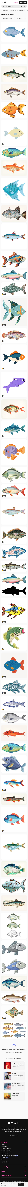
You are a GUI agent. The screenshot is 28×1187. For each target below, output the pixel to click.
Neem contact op (6, 1175)
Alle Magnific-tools (6, 1163)
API (2, 1159)
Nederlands (14, 1135)
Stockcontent (4, 1153)
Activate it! (21, 1184)
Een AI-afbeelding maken (8, 10)
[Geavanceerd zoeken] (25, 18)
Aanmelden (23, 2)
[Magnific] (14, 1123)
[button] (14, 1136)
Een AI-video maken (21, 10)
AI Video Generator (6, 1150)
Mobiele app (4, 1161)
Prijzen (16, 2)
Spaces (3, 1144)
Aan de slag (4, 1167)
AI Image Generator (6, 1148)
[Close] (26, 1185)
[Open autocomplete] (3, 6)
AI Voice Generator (5, 1152)
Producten (4, 1142)
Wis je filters (18, 1052)
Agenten (4, 1157)
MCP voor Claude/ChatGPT (9, 1155)
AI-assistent (4, 1146)
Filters (20, 18)
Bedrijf (3, 1171)
